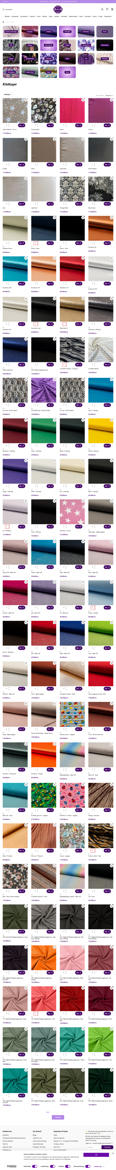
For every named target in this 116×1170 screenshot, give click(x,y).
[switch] (52, 1166)
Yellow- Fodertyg (93, 451)
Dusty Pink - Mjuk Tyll (9, 572)
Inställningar (98, 1166)
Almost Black (92, 169)
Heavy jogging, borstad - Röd (97, 694)
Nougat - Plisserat (93, 815)
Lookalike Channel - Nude (67, 694)
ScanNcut (88, 16)
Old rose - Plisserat (37, 856)
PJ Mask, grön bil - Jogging (39, 815)
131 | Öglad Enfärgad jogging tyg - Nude (14, 1019)
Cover (39, 16)
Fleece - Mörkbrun (8, 652)
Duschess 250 (92, 289)
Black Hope (91, 208)
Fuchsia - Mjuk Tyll (8, 613)
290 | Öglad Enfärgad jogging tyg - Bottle (100, 1101)
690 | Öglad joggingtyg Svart (39, 370)
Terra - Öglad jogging (37, 694)
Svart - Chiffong (36, 532)
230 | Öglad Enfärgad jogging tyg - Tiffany (72, 1060)
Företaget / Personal (39, 1147)
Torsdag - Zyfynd (59, 1144)
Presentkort (107, 16)
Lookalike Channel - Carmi (39, 896)
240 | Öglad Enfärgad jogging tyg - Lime (100, 1060)
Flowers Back (35, 129)
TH (89, 813)
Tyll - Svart (91, 896)
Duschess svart (36, 328)
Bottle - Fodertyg (65, 451)
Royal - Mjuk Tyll (65, 653)
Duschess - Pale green (9, 774)
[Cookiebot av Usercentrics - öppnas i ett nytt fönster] (12, 1166)
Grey (4, 208)
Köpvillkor (6, 1135)
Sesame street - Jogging (67, 734)
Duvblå (5, 169)
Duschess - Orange (37, 774)
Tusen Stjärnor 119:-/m (9, 129)
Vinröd (90, 129)
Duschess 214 (35, 288)
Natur (33, 169)
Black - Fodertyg (93, 491)
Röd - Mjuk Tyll (35, 653)
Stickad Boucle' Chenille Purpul (40, 410)
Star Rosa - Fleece (65, 531)
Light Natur (63, 169)
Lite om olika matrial (60, 1150)
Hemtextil (64, 16)
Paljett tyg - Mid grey (94, 329)
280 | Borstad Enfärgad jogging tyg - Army (15, 937)
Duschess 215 (64, 288)
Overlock (32, 16)
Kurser (95, 16)
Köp (20, 125)
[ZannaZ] (58, 9)
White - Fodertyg (36, 491)
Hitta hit (5, 1144)
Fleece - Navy (35, 248)
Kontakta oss (7, 1150)
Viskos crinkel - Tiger (94, 856)
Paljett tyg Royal (8, 370)
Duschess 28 (92, 247)
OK (96, 1155)
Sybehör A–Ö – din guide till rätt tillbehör (66, 1141)
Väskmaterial (73, 16)
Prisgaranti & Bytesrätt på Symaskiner (14, 1138)
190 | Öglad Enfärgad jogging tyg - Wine (100, 1019)
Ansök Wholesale (38, 1144)
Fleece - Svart (64, 248)
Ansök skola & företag (39, 1141)
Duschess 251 (7, 329)
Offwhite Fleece (7, 248)
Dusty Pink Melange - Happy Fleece (41, 733)
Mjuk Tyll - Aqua (7, 815)
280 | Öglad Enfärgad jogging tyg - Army (71, 1101)
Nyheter (7, 16)
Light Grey (34, 208)
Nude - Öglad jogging (9, 734)
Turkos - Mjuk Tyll (36, 572)
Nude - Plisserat (7, 856)
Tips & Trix (5, 1)
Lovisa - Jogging (65, 856)
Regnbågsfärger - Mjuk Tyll (68, 775)
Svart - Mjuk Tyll (64, 572)
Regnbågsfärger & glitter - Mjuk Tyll (70, 896)
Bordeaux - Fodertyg (9, 451)
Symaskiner (24, 16)
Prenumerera (107, 1147)
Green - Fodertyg (36, 451)
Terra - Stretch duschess (95, 734)
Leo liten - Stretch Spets (10, 410)
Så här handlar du (8, 1141)
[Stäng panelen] (113, 1153)
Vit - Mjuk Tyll (64, 613)
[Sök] (4, 9)
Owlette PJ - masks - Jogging (68, 815)
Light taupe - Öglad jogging (96, 532)
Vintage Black (64, 208)
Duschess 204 (7, 288)
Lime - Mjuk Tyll (93, 653)
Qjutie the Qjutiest (59, 1138)
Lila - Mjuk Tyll (35, 613)
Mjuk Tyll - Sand (93, 775)
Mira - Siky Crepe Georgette (11, 896)
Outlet (55, 1135)
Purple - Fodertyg (8, 491)
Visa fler (58, 1117)
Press (81, 16)
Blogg (34, 1135)
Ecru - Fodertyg (64, 491)
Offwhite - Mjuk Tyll (8, 694)
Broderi (44, 16)
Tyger (50, 16)
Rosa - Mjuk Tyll (93, 572)
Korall (61, 129)
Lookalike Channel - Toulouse (69, 369)
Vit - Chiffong (7, 531)
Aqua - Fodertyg (93, 410)
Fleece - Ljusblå (93, 613)
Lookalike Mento (93, 369)
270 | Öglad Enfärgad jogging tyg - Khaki (43, 1101)
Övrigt (100, 16)
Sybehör (56, 16)
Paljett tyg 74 (64, 328)
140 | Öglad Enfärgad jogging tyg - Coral (43, 1019)
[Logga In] (102, 9)
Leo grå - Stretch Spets (67, 410)
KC (3, 246)
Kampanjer (14, 16)
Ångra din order (7, 1147)
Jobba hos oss (37, 1138)
